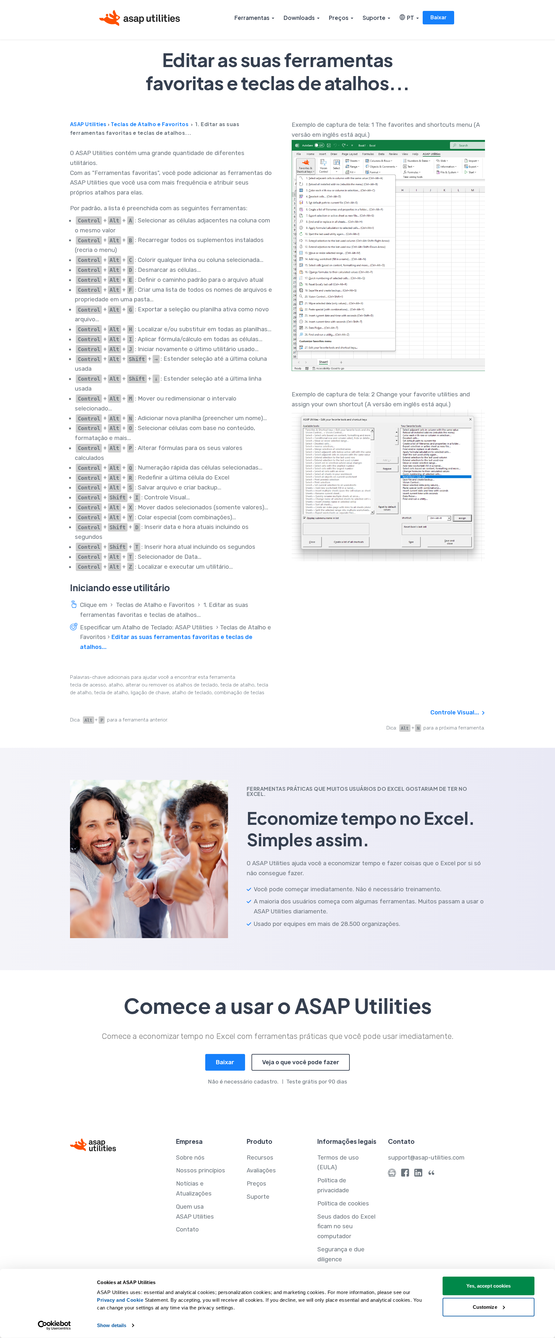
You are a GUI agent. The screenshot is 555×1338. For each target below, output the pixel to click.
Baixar (438, 17)
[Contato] (392, 1174)
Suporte (374, 17)
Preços (338, 17)
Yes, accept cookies (488, 1286)
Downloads (299, 17)
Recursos (260, 1157)
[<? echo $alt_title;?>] (388, 255)
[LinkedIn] (418, 1174)
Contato (187, 1229)
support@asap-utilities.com (426, 1157)
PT (409, 17)
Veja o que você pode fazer (300, 1062)
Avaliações (261, 1170)
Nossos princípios (200, 1170)
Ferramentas (251, 17)
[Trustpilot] (431, 1174)
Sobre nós (190, 1157)
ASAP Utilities (88, 124)
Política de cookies (343, 1203)
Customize (485, 1306)
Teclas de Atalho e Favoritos (150, 124)
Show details (111, 1325)
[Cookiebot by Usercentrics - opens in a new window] (54, 1325)
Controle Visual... (455, 712)
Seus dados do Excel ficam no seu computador (346, 1226)
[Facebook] (405, 1174)
